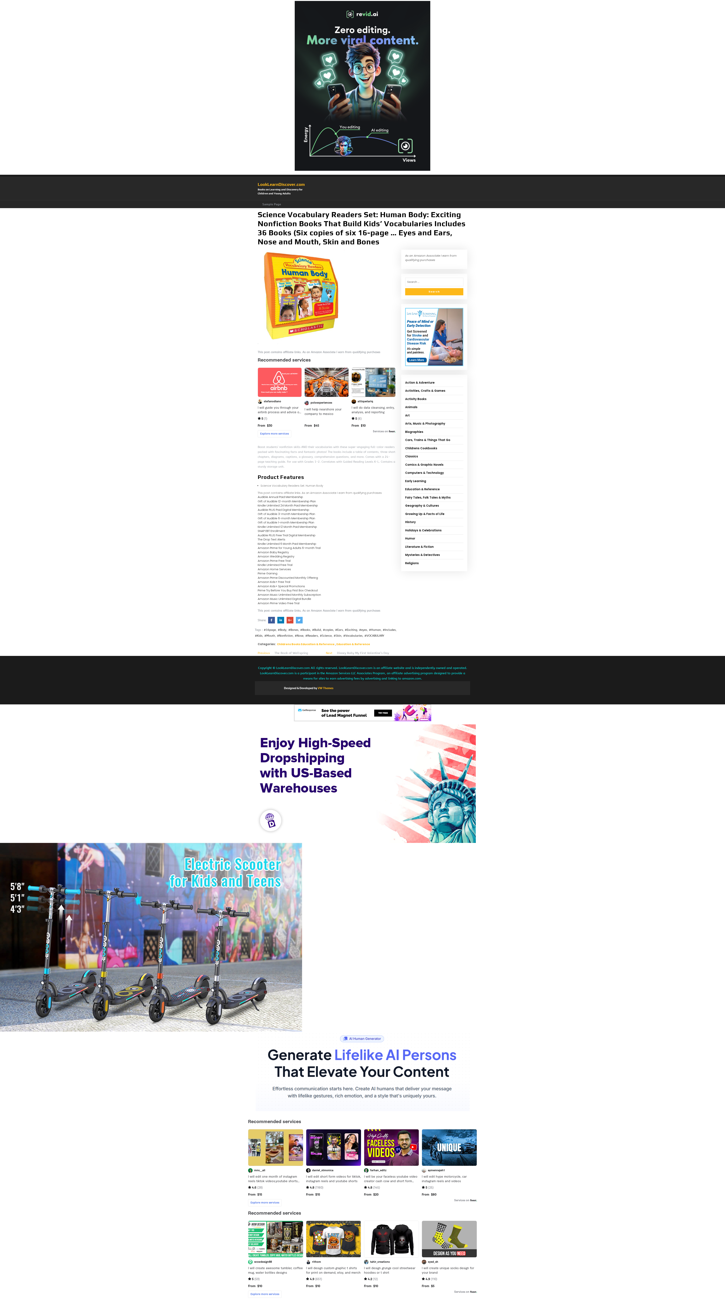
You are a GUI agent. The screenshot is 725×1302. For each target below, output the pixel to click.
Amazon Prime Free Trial (274, 561)
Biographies (414, 432)
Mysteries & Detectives (422, 555)
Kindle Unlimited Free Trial (275, 565)
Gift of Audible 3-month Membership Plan (286, 514)
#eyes (363, 630)
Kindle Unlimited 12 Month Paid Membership (287, 527)
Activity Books (416, 399)
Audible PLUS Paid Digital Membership (283, 510)
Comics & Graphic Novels (424, 465)
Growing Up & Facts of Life (424, 514)
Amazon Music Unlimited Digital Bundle (284, 599)
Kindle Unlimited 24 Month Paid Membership (288, 505)
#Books (305, 630)
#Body (282, 630)
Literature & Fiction (419, 547)
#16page (270, 630)
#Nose (299, 635)
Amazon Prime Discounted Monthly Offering (288, 578)
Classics (411, 456)
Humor (410, 538)
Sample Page (271, 204)
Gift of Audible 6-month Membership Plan (286, 518)
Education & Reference (353, 644)
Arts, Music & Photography (425, 424)
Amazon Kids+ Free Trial (274, 582)
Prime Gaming (267, 573)
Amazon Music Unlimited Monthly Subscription (289, 595)
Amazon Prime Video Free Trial (278, 603)
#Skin (337, 635)
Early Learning (415, 481)
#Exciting (351, 630)
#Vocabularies (352, 635)
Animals (411, 407)
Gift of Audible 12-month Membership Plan (287, 501)
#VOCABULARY (374, 635)
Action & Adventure (420, 383)
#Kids (258, 635)
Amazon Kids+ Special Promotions (281, 586)
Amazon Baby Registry (273, 552)
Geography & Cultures (422, 506)
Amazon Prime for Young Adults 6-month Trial (289, 548)
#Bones (293, 630)
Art (407, 415)
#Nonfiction (285, 635)
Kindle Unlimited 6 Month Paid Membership (287, 544)
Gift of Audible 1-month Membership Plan (286, 522)
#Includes (389, 630)
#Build (316, 630)
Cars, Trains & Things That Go (427, 440)
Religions (412, 563)
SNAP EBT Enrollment (271, 531)
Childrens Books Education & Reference (306, 644)
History (410, 522)
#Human (375, 630)
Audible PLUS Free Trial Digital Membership (286, 535)
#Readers (311, 635)
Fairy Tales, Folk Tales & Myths (428, 497)
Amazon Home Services (274, 569)
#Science (326, 635)
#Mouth (269, 635)
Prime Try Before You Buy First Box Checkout (288, 590)
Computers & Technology (424, 473)
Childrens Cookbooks (421, 448)
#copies (328, 630)
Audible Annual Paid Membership (280, 497)
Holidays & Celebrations (423, 530)
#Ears (339, 630)
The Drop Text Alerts (271, 539)
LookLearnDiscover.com (281, 184)
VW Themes (325, 688)
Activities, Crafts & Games (425, 391)
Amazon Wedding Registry (276, 556)
